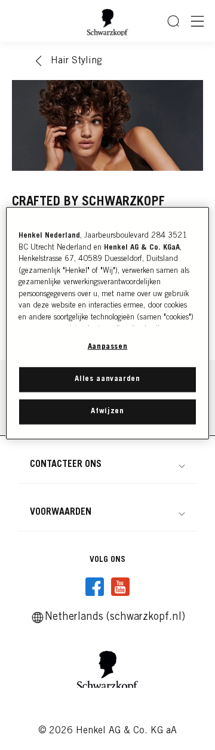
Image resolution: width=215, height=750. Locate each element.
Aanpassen (108, 347)
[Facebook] (95, 587)
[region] (107, 323)
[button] (107, 464)
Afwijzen (107, 412)
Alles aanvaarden (107, 379)
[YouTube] (120, 587)
